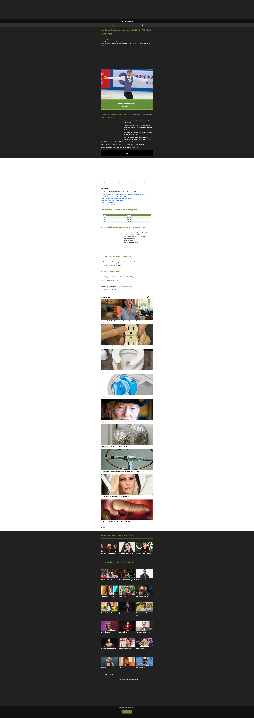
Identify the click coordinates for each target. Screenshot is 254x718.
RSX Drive (130, 716)
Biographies (114, 25)
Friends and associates (109, 204)
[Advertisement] (127, 9)
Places (130, 25)
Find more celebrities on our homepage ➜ (127, 679)
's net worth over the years (115, 196)
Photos (120, 25)
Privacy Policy (126, 707)
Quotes (125, 25)
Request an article (127, 711)
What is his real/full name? (110, 202)
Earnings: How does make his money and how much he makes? (124, 194)
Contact (120, 707)
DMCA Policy (132, 707)
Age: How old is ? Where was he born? (117, 198)
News (139, 25)
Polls (135, 25)
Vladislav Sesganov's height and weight (113, 200)
